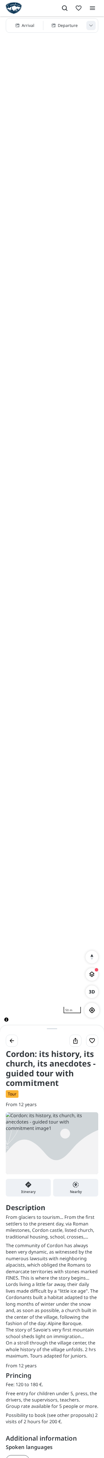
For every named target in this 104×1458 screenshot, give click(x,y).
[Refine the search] (91, 25)
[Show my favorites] (78, 8)
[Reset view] (92, 957)
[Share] (75, 1041)
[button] (52, 25)
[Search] (64, 8)
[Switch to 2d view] (92, 991)
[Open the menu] (92, 8)
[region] (52, 524)
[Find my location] (92, 1010)
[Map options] (92, 974)
